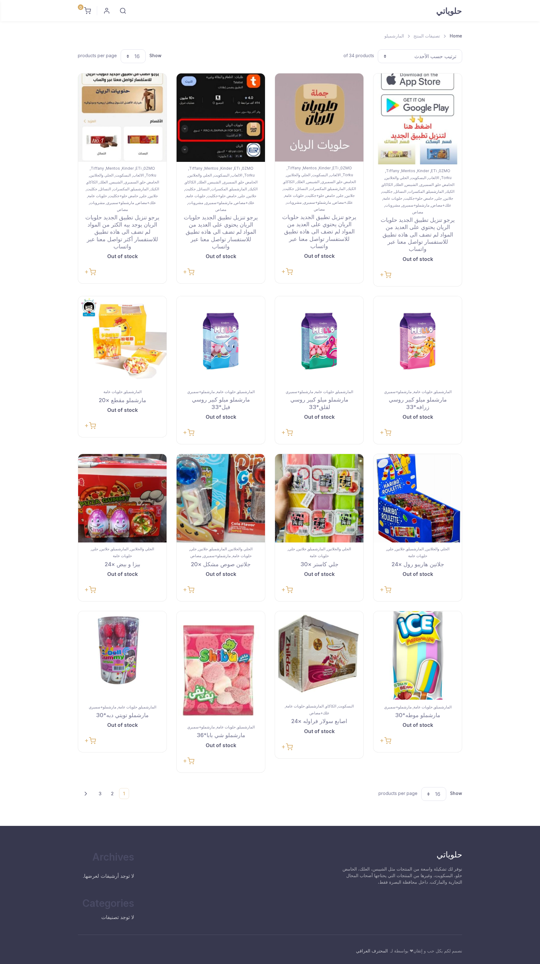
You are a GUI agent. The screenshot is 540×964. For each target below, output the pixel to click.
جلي (438, 198)
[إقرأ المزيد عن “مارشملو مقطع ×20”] (90, 425)
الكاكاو (387, 184)
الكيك (450, 191)
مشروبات (392, 205)
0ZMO (444, 170)
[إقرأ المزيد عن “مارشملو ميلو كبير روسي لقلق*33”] (287, 432)
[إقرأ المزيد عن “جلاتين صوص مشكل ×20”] (188, 589)
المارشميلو (435, 191)
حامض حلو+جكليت (418, 198)
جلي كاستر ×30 (319, 564)
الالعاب (433, 177)
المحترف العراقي (372, 950)
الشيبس (411, 184)
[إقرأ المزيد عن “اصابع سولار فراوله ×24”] (287, 746)
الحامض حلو (445, 184)
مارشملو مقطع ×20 (122, 400)
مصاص (417, 212)
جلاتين (448, 198)
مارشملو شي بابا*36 (221, 735)
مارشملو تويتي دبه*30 (122, 715)
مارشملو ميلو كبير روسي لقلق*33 (319, 403)
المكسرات (416, 191)
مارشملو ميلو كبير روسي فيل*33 (221, 403)
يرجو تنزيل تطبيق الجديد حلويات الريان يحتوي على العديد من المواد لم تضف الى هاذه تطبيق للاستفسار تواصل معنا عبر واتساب (418, 234)
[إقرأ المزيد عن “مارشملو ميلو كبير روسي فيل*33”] (188, 432)
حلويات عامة (392, 198)
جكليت (387, 191)
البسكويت (418, 177)
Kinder (423, 170)
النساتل (400, 191)
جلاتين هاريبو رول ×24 (418, 564)
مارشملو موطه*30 (417, 715)
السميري (427, 184)
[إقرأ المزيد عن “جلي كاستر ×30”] (287, 589)
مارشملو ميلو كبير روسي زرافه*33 (418, 403)
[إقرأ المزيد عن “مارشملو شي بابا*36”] (188, 760)
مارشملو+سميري (415, 205)
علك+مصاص (441, 205)
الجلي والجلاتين (397, 177)
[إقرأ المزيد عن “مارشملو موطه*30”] (385, 740)
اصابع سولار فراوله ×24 (319, 721)
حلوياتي (449, 11)
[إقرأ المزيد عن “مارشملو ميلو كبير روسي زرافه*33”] (385, 432)
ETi (434, 170)
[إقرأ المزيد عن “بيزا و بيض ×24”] (90, 589)
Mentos (408, 170)
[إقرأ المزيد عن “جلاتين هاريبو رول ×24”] (385, 589)
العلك (399, 184)
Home (456, 35)
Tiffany (392, 170)
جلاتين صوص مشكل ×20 (221, 564)
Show (155, 55)
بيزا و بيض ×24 (122, 564)
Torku (446, 177)
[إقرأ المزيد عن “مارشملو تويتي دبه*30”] (90, 740)
